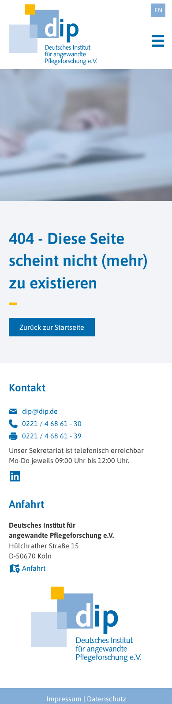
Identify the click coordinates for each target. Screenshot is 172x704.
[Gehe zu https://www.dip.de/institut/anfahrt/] (86, 569)
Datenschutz (106, 699)
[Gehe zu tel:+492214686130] (86, 424)
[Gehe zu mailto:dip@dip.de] (86, 412)
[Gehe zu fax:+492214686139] (86, 437)
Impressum (64, 699)
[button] (52, 327)
